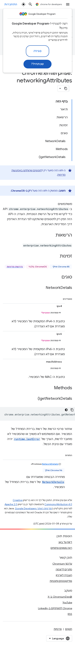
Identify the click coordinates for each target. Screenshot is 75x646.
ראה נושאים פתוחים (61, 548)
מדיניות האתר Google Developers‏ (33, 508)
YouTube (67, 602)
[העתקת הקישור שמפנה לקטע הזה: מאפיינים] (59, 298)
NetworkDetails (50, 464)
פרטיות (58, 629)
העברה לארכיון (64, 575)
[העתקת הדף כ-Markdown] (65, 88)
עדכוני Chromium (62, 563)
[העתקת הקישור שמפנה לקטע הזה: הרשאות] (52, 235)
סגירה (37, 51)
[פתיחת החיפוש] (30, 4)
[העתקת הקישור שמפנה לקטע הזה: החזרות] (61, 454)
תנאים (68, 629)
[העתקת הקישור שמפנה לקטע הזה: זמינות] (56, 256)
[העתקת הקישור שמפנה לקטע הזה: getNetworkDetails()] (34, 399)
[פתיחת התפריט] (67, 4)
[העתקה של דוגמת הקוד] (72, 410)
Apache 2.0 (11, 504)
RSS (70, 614)
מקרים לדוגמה (64, 569)
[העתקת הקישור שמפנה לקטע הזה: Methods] (50, 388)
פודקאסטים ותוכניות (61, 581)
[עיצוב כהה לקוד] (66, 410)
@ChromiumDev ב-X (60, 596)
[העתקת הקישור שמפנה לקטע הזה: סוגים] (58, 277)
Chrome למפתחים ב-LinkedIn (55, 608)
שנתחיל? (37, 64)
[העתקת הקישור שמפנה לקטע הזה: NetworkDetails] (42, 288)
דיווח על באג (65, 542)
